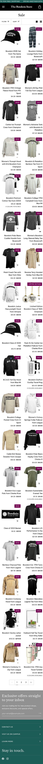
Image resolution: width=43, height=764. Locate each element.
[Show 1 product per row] (37, 22)
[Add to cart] (18, 44)
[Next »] (31, 682)
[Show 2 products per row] (41, 22)
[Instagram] (7, 759)
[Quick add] (39, 44)
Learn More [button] (7, 741)
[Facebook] (3, 759)
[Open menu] (5, 7)
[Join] (39, 713)
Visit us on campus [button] (11, 734)
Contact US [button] (7, 727)
